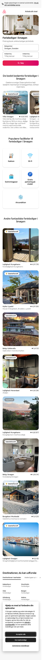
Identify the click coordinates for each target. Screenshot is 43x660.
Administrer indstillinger (20, 646)
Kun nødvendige (21, 640)
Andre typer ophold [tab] (31, 577)
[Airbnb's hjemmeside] (4, 11)
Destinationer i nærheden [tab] (12, 577)
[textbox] (11, 56)
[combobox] (20, 48)
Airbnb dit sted (31, 11)
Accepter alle (20, 634)
